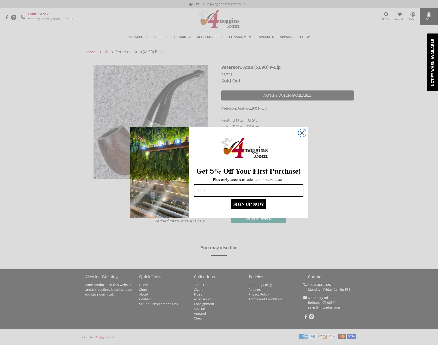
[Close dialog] (302, 133)
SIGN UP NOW (248, 204)
